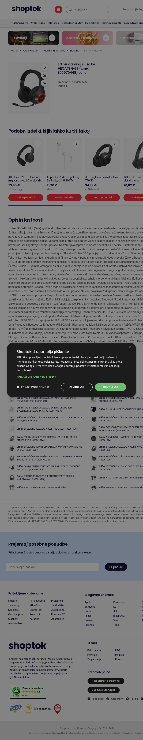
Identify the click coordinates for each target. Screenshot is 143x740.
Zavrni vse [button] (76, 387)
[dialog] (71, 370)
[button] (71, 376)
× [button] (130, 347)
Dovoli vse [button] (110, 387)
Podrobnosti (24, 370)
